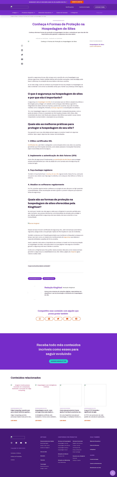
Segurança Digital (49, 278)
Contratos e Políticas (16, 453)
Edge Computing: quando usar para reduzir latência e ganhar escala (20, 412)
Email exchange (76, 451)
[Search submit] (105, 12)
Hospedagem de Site (58, 20)
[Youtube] (21, 443)
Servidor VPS (61, 456)
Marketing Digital (44, 443)
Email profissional (77, 449)
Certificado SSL (76, 447)
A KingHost (92, 449)
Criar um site (43, 451)
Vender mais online (45, 445)
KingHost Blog (14, 16)
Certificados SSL (33, 145)
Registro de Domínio (78, 443)
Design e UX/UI (43, 468)
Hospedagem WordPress (64, 445)
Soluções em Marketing (64, 460)
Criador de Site (76, 445)
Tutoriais (42, 460)
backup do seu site (53, 174)
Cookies (13, 459)
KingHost (73, 252)
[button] (15, 12)
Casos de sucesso (65, 408)
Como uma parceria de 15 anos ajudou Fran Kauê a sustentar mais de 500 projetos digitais (70, 412)
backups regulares (57, 107)
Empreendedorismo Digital (47, 441)
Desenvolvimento (44, 466)
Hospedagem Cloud (62, 449)
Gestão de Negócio (45, 447)
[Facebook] (26, 443)
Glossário (42, 455)
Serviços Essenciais (78, 441)
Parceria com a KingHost (79, 456)
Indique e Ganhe (77, 460)
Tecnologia (43, 464)
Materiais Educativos (95, 441)
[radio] (54, 266)
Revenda (75, 458)
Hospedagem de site (35, 278)
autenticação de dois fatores (63, 159)
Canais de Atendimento (96, 463)
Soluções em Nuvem (63, 453)
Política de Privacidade (16, 456)
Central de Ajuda (94, 459)
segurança (67, 237)
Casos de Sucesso (94, 445)
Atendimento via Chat (95, 467)
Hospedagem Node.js (63, 447)
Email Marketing (62, 462)
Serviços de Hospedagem (64, 441)
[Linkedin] (16, 443)
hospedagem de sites (44, 102)
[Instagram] (11, 443)
